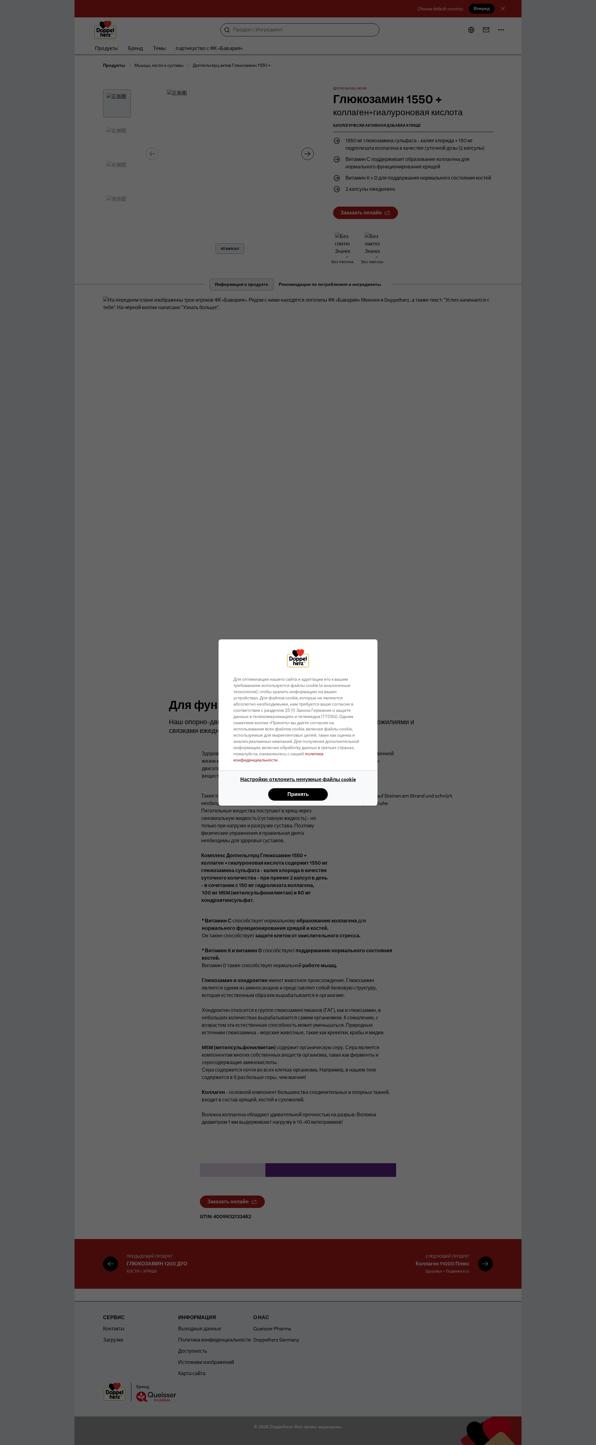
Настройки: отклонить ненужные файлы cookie (298, 779)
